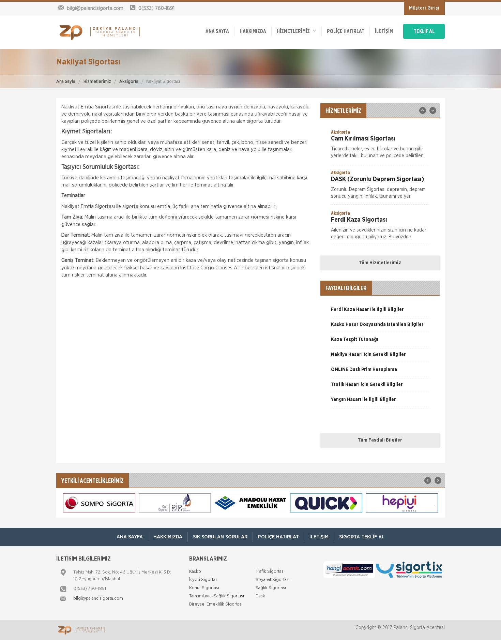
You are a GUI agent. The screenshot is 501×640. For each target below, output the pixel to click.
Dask (260, 596)
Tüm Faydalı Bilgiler (380, 440)
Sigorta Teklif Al (361, 536)
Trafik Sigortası (270, 571)
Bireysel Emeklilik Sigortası (216, 604)
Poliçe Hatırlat (345, 31)
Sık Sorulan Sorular (220, 536)
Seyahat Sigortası (273, 580)
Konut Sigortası (204, 588)
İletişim (384, 31)
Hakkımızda (253, 31)
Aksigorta (128, 81)
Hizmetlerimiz (97, 81)
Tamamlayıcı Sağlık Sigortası (216, 596)
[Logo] (100, 32)
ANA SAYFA (217, 31)
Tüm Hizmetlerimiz (380, 263)
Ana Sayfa (65, 81)
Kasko (195, 571)
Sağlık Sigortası (271, 588)
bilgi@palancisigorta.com (98, 598)
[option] (380, 146)
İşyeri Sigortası (203, 580)
